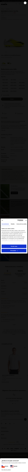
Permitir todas (14, 246)
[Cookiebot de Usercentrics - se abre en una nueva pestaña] (17, 220)
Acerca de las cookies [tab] (22, 223)
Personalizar (13, 250)
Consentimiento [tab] (5, 223)
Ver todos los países (6, 469)
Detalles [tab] (13, 223)
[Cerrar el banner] (26, 220)
